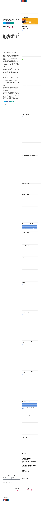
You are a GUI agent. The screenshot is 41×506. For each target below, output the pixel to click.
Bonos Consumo (12, 27)
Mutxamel (4, 15)
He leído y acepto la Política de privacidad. (8, 482)
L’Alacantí (8, 15)
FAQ (8, 0)
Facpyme (8, 89)
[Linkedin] (26, 1)
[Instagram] (25, 1)
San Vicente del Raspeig (6, 14)
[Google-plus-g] (23, 1)
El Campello (17, 14)
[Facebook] (21, 1)
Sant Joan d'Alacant (7, 17)
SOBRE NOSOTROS (5, 0)
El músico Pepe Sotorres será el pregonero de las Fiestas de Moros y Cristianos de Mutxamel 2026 (29, 458)
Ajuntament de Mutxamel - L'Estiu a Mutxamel (29, 342)
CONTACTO (10, 0)
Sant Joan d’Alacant (12, 14)
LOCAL (4, 17)
